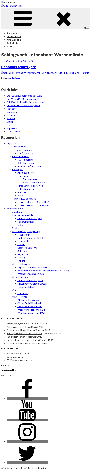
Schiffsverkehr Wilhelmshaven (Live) (26, 102)
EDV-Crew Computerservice (19, 360)
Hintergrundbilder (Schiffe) (32, 238)
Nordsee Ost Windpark (30, 306)
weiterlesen (14, 78)
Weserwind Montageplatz (31, 310)
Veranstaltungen (21, 264)
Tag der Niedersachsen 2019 (32, 267)
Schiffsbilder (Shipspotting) (26, 231)
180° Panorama (25, 159)
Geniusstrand (19, 146)
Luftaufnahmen (26, 189)
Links (9, 125)
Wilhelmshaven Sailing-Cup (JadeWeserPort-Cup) (43, 270)
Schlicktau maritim (15, 357)
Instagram (12, 112)
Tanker (21, 261)
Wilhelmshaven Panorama (18, 353)
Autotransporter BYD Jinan (19, 327)
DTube (10, 122)
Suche (10, 46)
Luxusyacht (24, 241)
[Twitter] (27, 462)
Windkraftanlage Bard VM (31, 313)
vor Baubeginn (14, 40)
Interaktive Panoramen (30, 166)
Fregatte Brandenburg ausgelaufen (23, 340)
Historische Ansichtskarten (32, 283)
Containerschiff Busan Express (21, 330)
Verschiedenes (20, 277)
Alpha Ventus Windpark (30, 300)
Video (21, 195)
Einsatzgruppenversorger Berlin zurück (24, 333)
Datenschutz (13, 131)
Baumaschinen (30, 179)
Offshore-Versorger (28, 248)
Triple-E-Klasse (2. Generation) (33, 205)
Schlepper (23, 251)
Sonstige (22, 257)
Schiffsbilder (13, 43)
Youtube (11, 115)
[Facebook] (27, 398)
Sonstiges (17, 169)
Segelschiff (23, 254)
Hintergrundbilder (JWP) (30, 186)
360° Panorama (26, 163)
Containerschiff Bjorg (18, 67)
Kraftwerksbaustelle (23, 215)
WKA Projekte (19, 297)
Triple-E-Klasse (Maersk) (25, 199)
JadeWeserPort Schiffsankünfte (23, 99)
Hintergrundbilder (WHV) (30, 280)
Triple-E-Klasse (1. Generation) (33, 202)
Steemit (11, 118)
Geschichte (18, 212)
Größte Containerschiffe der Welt (24, 95)
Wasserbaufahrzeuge (34, 182)
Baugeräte (23, 176)
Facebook (12, 109)
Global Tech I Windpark (30, 303)
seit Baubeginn (14, 36)
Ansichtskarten (26, 173)
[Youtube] (27, 420)
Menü (86, 28)
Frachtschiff (24, 235)
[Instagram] (27, 441)
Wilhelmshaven (15, 208)
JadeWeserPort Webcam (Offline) (24, 105)
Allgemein (12, 33)
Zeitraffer (23, 293)
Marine (16, 228)
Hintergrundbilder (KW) (30, 218)
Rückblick (23, 192)
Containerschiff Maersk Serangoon (23, 343)
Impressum (12, 128)
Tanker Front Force (15, 337)
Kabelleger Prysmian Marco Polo (21, 324)
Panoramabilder (20, 156)
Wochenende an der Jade (31, 274)
